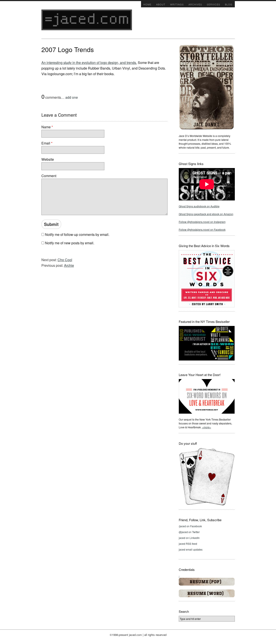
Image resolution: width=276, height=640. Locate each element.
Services (213, 4)
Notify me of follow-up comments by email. (77, 234)
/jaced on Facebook (190, 526)
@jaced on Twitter (189, 532)
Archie (69, 265)
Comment (48, 175)
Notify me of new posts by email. (69, 242)
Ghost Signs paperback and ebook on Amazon (206, 214)
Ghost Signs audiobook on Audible (199, 206)
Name (47, 126)
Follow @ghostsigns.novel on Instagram (202, 222)
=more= (206, 427)
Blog (228, 4)
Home (147, 4)
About (160, 4)
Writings (177, 4)
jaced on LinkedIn (189, 538)
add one (71, 97)
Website (47, 159)
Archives (195, 4)
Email (46, 143)
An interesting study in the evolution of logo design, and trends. (89, 62)
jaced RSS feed (188, 543)
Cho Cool (65, 259)
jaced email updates (190, 549)
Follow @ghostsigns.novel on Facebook (202, 229)
